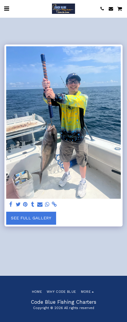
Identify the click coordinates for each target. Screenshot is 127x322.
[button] (6, 8)
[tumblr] (32, 204)
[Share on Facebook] (11, 204)
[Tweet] (18, 204)
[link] (54, 204)
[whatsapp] (47, 204)
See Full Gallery (31, 218)
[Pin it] (25, 204)
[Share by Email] (40, 204)
